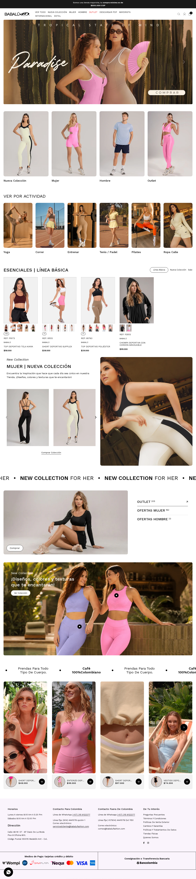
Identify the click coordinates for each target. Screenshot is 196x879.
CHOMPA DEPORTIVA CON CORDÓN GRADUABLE (132, 342)
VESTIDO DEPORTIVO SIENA (173, 779)
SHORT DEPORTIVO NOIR (124, 779)
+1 (44, 332)
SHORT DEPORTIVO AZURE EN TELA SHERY (28, 779)
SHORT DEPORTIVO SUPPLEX (57, 345)
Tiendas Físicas (150, 833)
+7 (83, 332)
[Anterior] (6, 416)
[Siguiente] (96, 416)
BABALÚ (7, 341)
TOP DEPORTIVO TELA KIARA (18, 345)
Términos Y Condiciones (154, 818)
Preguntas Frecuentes (154, 815)
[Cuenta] (184, 12)
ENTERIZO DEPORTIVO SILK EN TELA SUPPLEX (76, 779)
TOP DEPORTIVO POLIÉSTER (95, 345)
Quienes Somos (150, 837)
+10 (6, 332)
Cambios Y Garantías (153, 826)
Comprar (15, 546)
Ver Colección (20, 591)
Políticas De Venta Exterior (156, 822)
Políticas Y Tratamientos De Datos (159, 830)
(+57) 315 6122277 (81, 815)
